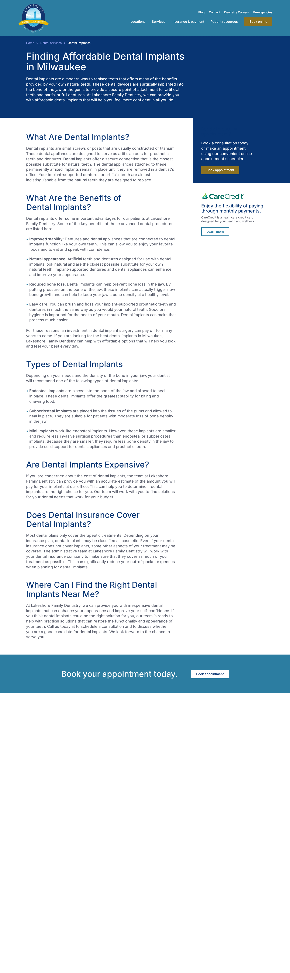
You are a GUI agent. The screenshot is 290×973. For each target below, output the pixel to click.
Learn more (215, 232)
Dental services (51, 43)
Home (30, 43)
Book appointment (220, 170)
